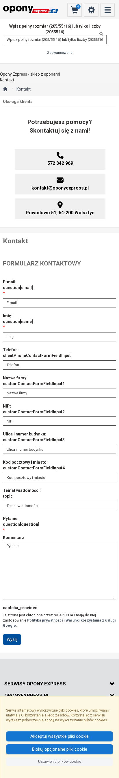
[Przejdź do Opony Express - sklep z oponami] (5, 89)
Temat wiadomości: (22, 493)
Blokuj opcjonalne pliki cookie (59, 749)
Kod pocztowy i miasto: (34, 465)
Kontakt (23, 89)
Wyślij (12, 639)
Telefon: (37, 352)
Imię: (18, 319)
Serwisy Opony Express (35, 684)
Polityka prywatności (45, 620)
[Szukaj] (100, 34)
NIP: (34, 409)
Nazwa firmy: (34, 381)
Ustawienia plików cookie (59, 761)
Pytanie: (21, 521)
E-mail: (18, 285)
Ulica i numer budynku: (34, 437)
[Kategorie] (107, 10)
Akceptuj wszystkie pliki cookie (59, 736)
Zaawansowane (59, 53)
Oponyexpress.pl (27, 695)
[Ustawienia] (91, 10)
